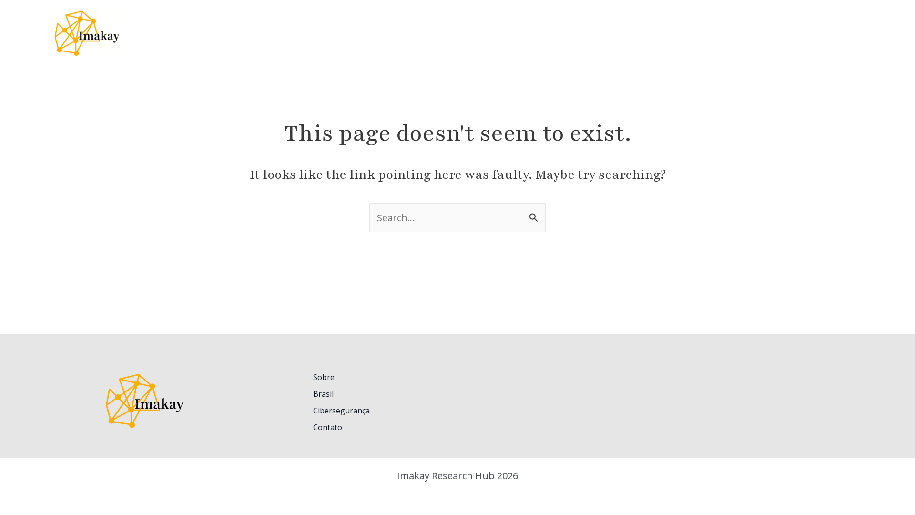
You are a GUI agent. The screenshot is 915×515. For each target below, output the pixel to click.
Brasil (323, 394)
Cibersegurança (341, 410)
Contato (327, 427)
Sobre (324, 377)
